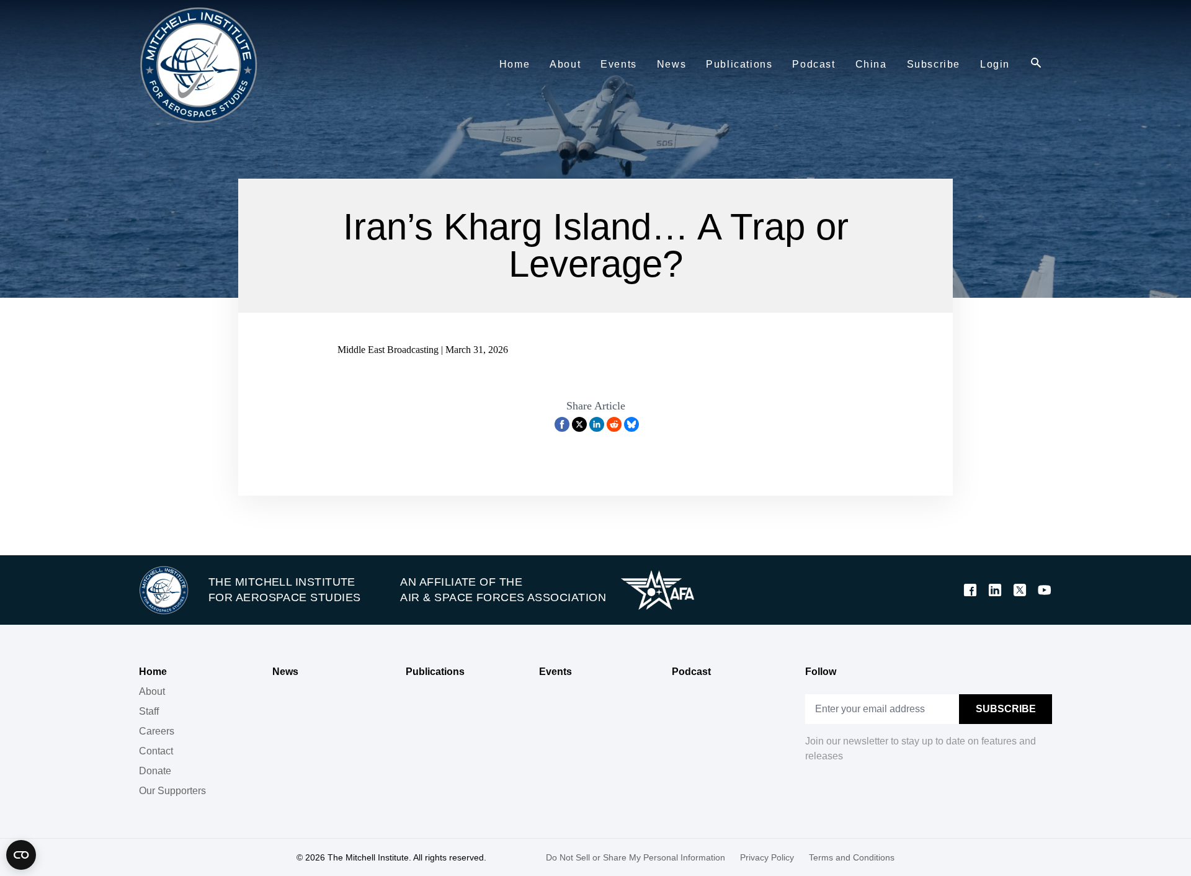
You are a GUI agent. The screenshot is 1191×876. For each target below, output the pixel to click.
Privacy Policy (767, 857)
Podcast (691, 671)
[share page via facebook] (562, 424)
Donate (155, 771)
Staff (149, 711)
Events (555, 671)
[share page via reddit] (614, 424)
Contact (156, 751)
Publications (435, 671)
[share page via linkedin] (596, 424)
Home (153, 671)
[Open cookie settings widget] (21, 855)
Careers (156, 731)
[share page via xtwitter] (579, 424)
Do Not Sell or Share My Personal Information (635, 857)
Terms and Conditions (851, 857)
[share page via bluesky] (631, 424)
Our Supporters (172, 790)
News (285, 671)
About (152, 691)
